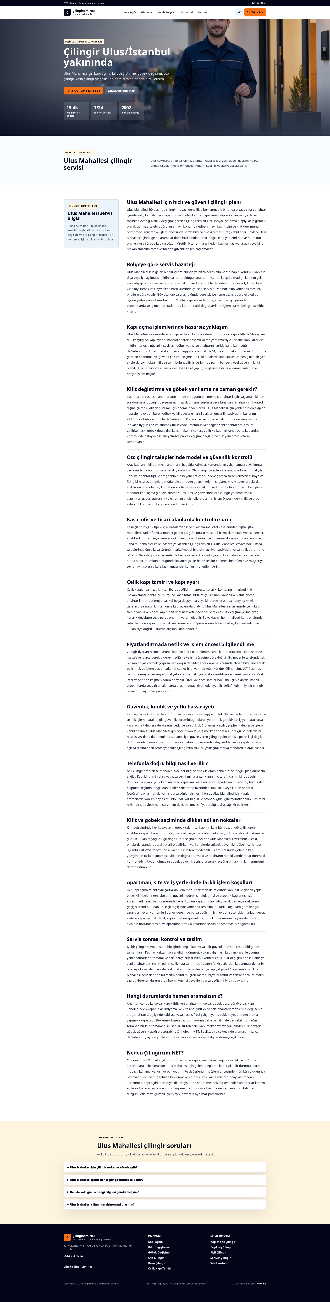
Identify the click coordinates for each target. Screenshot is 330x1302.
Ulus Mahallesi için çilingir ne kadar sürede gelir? (104, 1167)
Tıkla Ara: (83, 91)
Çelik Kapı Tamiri (159, 1268)
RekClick (261, 1283)
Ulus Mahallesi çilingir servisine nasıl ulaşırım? (102, 1204)
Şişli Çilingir (218, 1252)
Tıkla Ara (257, 12)
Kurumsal (187, 12)
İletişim (202, 12)
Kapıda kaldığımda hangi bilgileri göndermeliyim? (104, 1192)
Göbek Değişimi (159, 1252)
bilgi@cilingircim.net (78, 1266)
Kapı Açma (155, 1242)
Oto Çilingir (156, 1258)
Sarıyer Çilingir (220, 1258)
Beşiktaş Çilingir (221, 1247)
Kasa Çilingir (157, 1263)
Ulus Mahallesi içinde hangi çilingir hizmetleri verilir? (106, 1180)
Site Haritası (218, 1263)
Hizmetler (147, 12)
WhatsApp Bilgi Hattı (122, 91)
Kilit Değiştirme (159, 1247)
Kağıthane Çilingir (222, 1242)
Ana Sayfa (130, 12)
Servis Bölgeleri (167, 12)
